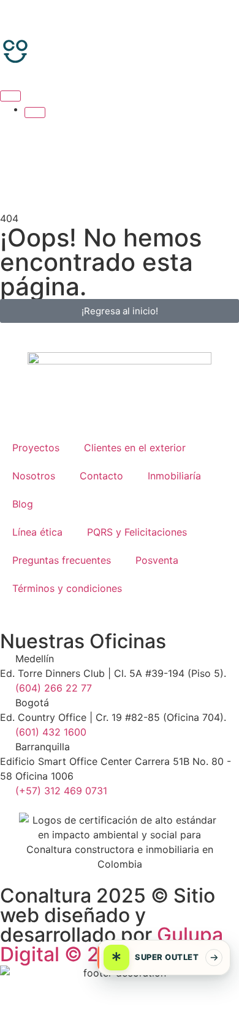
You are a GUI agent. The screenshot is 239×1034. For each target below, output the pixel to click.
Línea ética (37, 532)
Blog (22, 504)
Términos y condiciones (67, 588)
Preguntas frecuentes (61, 560)
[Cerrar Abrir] (35, 112)
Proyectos (35, 447)
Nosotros (33, 476)
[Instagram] (63, 995)
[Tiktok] (206, 995)
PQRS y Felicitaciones (137, 532)
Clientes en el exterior (135, 447)
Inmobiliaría (174, 476)
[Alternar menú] (10, 96)
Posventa (156, 560)
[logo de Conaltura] (119, 25)
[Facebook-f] (15, 995)
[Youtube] (111, 995)
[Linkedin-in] (158, 995)
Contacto (101, 476)
